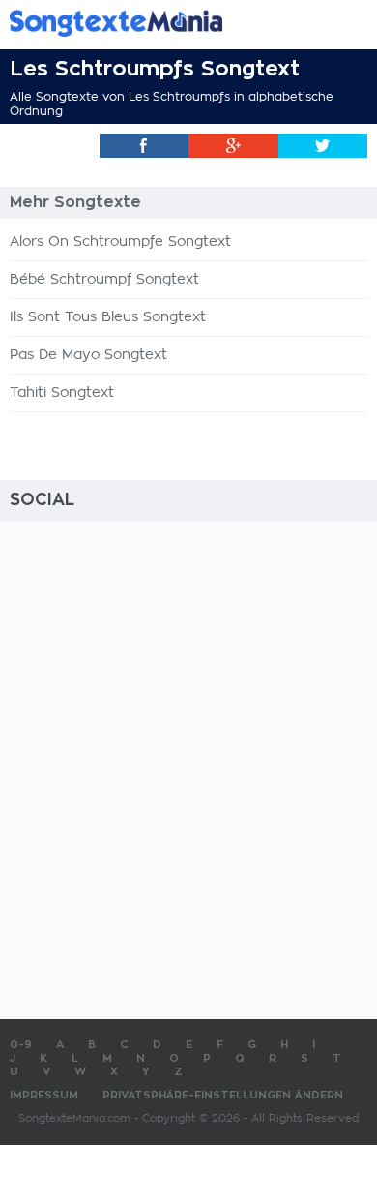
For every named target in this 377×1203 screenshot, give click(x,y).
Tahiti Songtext (62, 393)
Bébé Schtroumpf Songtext (104, 279)
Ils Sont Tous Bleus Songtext (108, 317)
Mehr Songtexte (75, 202)
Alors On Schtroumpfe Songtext (120, 242)
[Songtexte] (159, 23)
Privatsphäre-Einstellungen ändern (222, 1095)
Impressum (44, 1095)
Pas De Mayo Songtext (88, 355)
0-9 (21, 1044)
